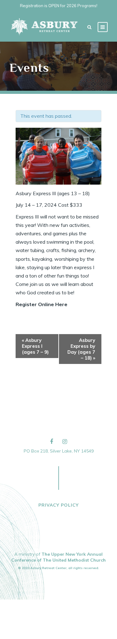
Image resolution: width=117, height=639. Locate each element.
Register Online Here (41, 304)
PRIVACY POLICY (58, 505)
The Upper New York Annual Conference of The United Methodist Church (58, 557)
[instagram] (64, 441)
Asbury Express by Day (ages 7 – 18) (81, 349)
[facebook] (51, 441)
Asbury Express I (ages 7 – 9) (35, 346)
